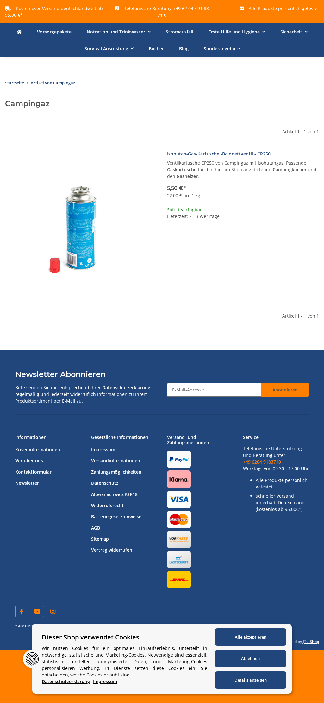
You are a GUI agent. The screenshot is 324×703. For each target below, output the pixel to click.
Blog (184, 48)
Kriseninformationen (37, 449)
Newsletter (27, 483)
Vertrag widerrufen (111, 550)
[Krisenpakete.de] (19, 31)
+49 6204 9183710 (262, 462)
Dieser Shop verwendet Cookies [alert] (90, 637)
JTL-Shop (311, 641)
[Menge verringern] (172, 237)
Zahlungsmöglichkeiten (116, 472)
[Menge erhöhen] (314, 237)
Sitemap (100, 539)
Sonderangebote (222, 48)
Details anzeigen (250, 680)
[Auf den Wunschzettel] (146, 161)
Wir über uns (29, 461)
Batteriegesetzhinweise (116, 516)
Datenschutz (104, 483)
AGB (95, 528)
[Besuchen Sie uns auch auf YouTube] (37, 611)
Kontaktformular (33, 472)
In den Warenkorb (243, 256)
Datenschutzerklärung (126, 388)
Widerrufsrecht (107, 505)
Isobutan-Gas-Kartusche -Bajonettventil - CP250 (219, 154)
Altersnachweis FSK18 (114, 494)
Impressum (103, 449)
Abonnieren (285, 390)
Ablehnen (250, 658)
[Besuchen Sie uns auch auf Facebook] (21, 611)
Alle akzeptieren (250, 637)
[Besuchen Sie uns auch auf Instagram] (53, 611)
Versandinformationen (115, 461)
